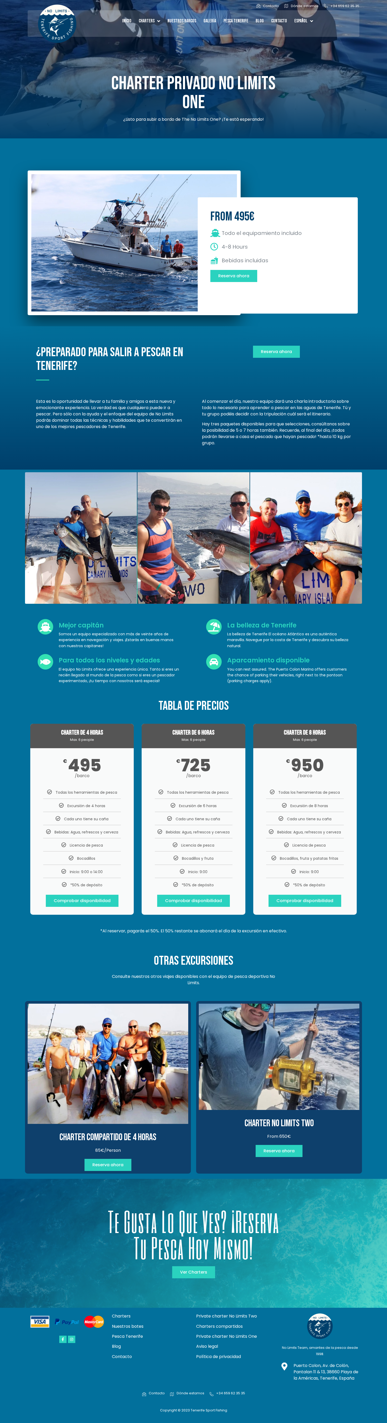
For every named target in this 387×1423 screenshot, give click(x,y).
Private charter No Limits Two (226, 1316)
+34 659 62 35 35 (344, 5)
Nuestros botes (127, 1326)
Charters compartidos (219, 1326)
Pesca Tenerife (236, 21)
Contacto (271, 5)
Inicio (126, 21)
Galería (210, 21)
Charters (147, 21)
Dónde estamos (305, 5)
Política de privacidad (218, 1357)
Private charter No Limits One (226, 1336)
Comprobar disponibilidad (82, 901)
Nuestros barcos (181, 21)
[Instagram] (71, 1339)
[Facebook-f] (63, 1339)
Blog (260, 21)
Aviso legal (207, 1346)
